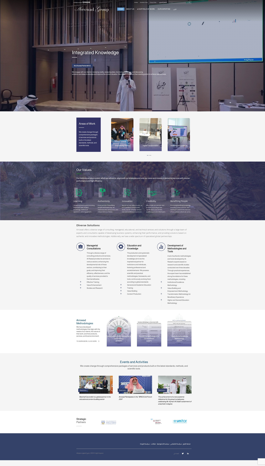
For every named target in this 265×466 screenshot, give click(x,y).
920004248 (86, 2)
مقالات (153, 444)
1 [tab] (147, 155)
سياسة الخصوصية (163, 444)
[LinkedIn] (187, 453)
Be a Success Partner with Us (82, 65)
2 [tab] (149, 155)
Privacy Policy (153, 2)
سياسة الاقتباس (176, 444)
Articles (136, 2)
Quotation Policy (144, 2)
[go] (189, 2)
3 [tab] (151, 155)
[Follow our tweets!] (182, 453)
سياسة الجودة (145, 444)
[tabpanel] (132, 55)
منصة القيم (186, 444)
